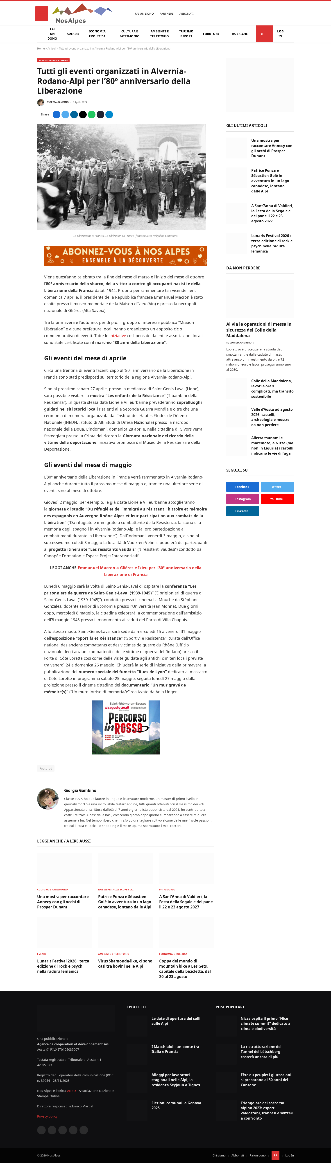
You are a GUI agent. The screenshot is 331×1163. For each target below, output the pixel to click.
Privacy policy (47, 1116)
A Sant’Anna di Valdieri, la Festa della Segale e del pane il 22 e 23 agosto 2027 (186, 902)
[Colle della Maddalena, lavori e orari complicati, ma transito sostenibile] (236, 388)
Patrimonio (167, 889)
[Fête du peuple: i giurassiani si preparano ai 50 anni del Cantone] (226, 1082)
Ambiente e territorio (159, 33)
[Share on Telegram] (109, 114)
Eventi (41, 953)
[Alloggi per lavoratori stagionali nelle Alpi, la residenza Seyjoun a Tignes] (137, 1082)
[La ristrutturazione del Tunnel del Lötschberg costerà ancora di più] (226, 1054)
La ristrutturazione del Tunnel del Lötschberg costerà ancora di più (261, 1051)
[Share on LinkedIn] (74, 114)
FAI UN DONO (144, 13)
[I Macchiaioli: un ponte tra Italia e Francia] (137, 1054)
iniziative (117, 335)
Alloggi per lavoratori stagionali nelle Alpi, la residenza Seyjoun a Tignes (176, 1080)
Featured (45, 768)
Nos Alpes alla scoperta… (116, 889)
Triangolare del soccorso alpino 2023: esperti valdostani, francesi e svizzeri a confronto (267, 1110)
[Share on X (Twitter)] (65, 114)
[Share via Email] (83, 114)
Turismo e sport (186, 33)
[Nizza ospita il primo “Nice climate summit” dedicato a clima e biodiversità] (226, 1026)
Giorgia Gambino (58, 102)
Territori (211, 34)
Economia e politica (97, 33)
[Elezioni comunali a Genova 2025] (137, 1110)
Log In (280, 33)
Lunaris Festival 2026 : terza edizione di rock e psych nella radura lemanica (63, 966)
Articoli (52, 48)
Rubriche (239, 34)
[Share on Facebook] (56, 114)
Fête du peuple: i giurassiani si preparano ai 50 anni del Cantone (266, 1080)
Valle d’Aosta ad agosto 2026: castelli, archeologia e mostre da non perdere (272, 417)
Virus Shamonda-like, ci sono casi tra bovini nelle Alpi (125, 963)
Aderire (73, 34)
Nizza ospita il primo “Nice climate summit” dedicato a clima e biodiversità (265, 1023)
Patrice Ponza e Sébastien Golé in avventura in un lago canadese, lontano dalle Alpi (124, 902)
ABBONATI (186, 13)
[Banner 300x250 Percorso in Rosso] (126, 753)
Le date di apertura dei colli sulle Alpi (176, 1021)
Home (41, 48)
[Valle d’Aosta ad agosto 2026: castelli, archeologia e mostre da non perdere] (236, 416)
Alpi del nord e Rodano (53, 60)
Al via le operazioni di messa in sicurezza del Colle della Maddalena (258, 330)
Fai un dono (52, 34)
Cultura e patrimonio (130, 33)
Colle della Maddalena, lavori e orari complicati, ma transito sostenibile (272, 388)
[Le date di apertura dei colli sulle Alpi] (137, 1026)
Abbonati (237, 1155)
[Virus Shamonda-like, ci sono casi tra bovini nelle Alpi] (125, 932)
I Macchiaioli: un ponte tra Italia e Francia (175, 1049)
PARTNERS (167, 13)
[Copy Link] (100, 114)
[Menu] (41, 13)
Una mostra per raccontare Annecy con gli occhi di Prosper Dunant (63, 902)
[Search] (291, 14)
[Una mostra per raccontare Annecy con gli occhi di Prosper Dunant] (64, 868)
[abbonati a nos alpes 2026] (125, 264)
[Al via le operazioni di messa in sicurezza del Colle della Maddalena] (260, 299)
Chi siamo (219, 1155)
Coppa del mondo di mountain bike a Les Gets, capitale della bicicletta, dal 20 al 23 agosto (185, 968)
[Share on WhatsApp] (91, 114)
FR (275, 1155)
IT (262, 34)
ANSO (71, 1090)
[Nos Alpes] (82, 13)
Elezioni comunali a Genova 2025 (176, 1105)
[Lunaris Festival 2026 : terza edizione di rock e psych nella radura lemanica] (64, 932)
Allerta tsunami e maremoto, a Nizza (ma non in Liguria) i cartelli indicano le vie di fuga (272, 445)
